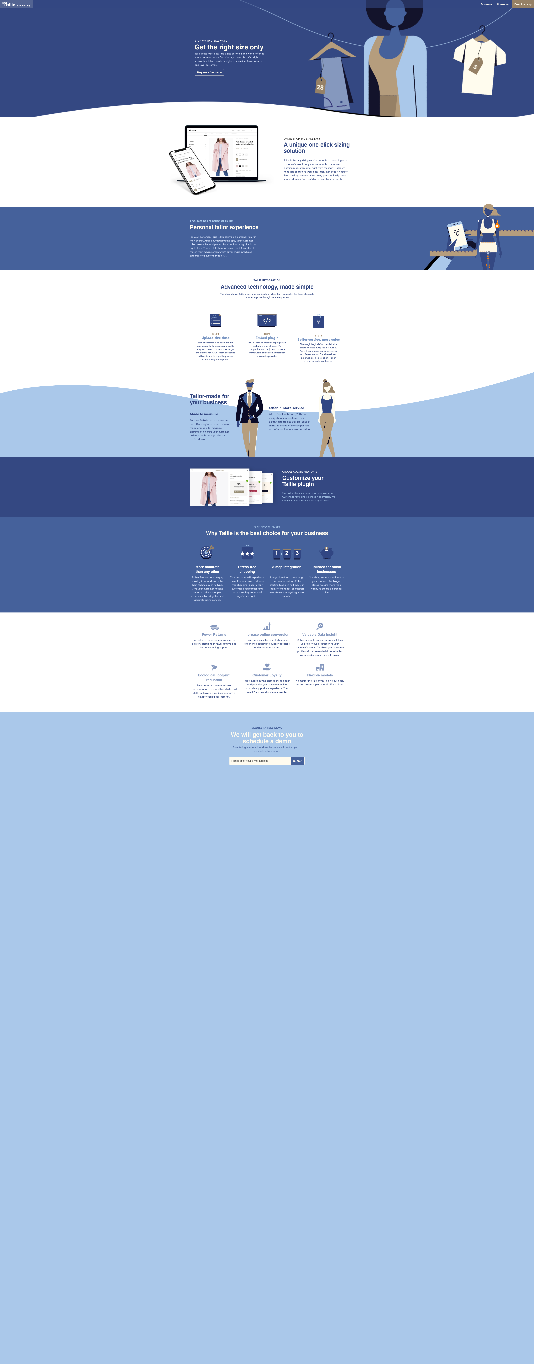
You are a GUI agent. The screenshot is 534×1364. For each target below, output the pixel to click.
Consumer (503, 4)
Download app (522, 4)
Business (486, 4)
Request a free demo (209, 72)
